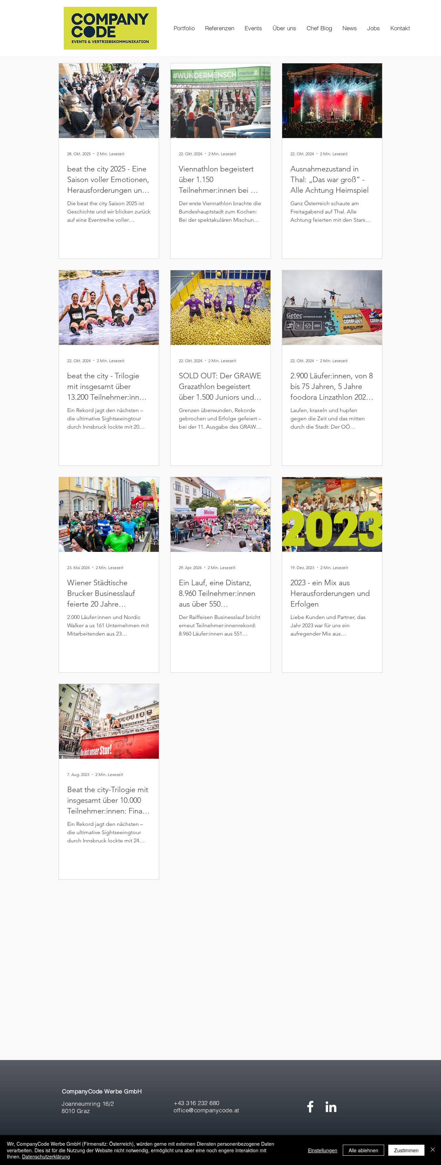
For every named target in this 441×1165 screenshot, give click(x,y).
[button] (253, 28)
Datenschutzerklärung (46, 1156)
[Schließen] (433, 1150)
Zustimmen (406, 1150)
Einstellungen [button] (322, 1150)
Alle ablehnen (363, 1150)
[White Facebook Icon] (310, 1106)
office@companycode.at (206, 1110)
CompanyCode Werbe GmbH (102, 1091)
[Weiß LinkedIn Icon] (331, 1106)
